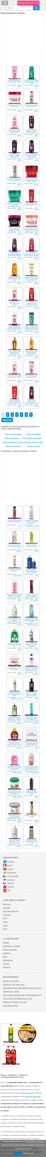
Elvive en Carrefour (13, 446)
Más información (29, 1153)
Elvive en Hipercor (10, 442)
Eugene (18, 551)
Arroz (5, 918)
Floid (36, 699)
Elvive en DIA (37, 442)
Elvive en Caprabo (34, 434)
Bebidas (6, 943)
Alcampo (10, 887)
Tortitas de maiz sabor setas (14, 985)
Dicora (36, 649)
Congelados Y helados (11, 946)
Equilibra (35, 674)
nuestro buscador (27, 1093)
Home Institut (17, 797)
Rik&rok (18, 748)
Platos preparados (10, 950)
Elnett (36, 821)
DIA (8, 890)
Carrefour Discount (32, 526)
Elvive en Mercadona (13, 434)
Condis (10, 869)
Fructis (36, 551)
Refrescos (7, 904)
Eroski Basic (17, 575)
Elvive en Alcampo (11, 438)
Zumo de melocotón (10, 911)
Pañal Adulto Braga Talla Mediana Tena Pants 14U (22, 988)
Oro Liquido (34, 600)
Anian (19, 526)
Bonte (19, 600)
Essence (35, 723)
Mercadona (11, 873)
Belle (36, 797)
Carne (5, 922)
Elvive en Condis (33, 446)
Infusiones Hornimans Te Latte (14, 1002)
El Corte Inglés (13, 876)
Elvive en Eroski (25, 442)
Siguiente (7, 420)
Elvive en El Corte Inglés (32, 438)
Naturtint (18, 723)
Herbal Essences (32, 625)
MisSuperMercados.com (28, 3)
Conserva (6, 967)
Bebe (5, 957)
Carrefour (11, 880)
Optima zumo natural (11, 981)
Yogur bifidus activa (10, 1006)
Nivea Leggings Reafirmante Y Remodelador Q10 (22, 995)
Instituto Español (16, 699)
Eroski (19, 649)
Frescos (6, 964)
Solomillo (6, 908)
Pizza (5, 929)
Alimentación (8, 960)
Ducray (19, 625)
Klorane (18, 846)
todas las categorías (32, 1096)
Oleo (36, 748)
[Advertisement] (23, 38)
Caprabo (10, 862)
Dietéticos (7, 953)
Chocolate (7, 915)
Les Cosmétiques (32, 772)
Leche (5, 925)
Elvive (19, 86)
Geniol (19, 674)
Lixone (36, 846)
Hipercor (10, 883)
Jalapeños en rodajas (11, 991)
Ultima (19, 821)
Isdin (36, 575)
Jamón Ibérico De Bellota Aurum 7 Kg (17, 999)
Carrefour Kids (16, 772)
